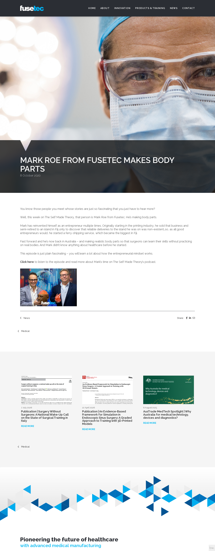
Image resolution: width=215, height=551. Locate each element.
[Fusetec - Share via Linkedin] (190, 318)
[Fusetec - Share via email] (194, 318)
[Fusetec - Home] (32, 8)
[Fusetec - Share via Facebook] (186, 318)
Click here (27, 261)
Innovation (122, 8)
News (174, 8)
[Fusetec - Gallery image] (48, 287)
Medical (25, 331)
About (105, 8)
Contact (188, 8)
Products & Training (150, 8)
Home (92, 8)
